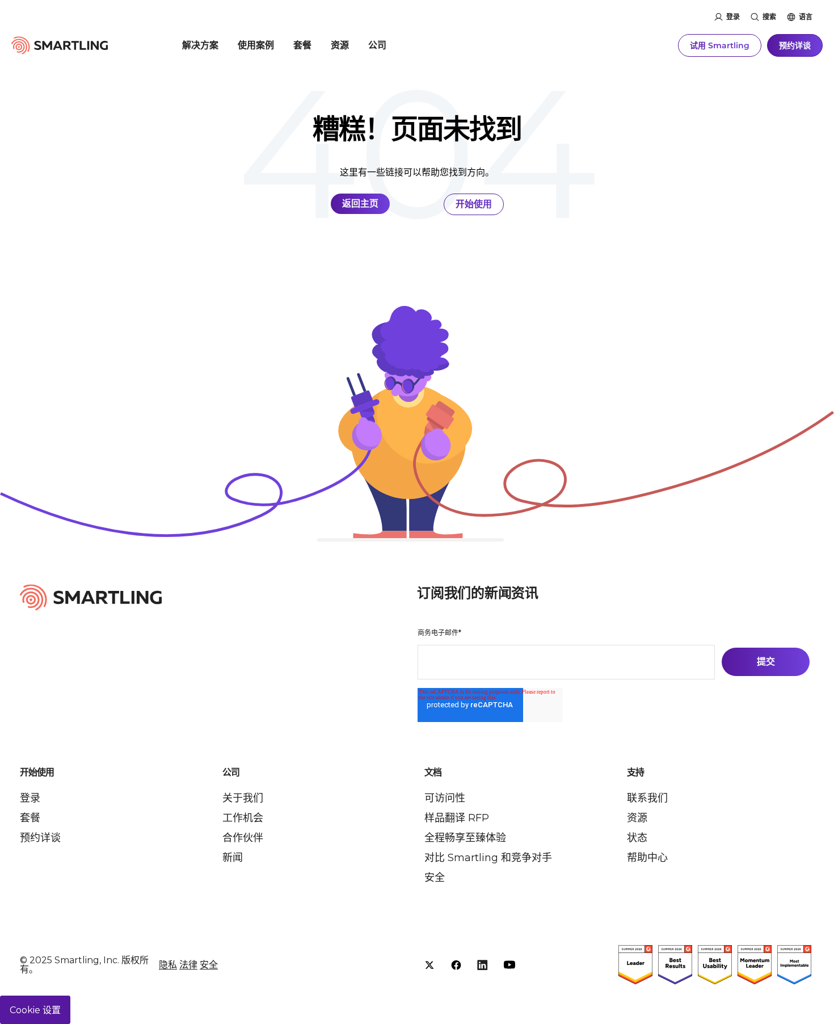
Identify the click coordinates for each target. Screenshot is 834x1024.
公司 (377, 45)
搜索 (769, 16)
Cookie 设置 (35, 1010)
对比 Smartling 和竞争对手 (488, 857)
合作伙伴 (242, 838)
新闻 (232, 857)
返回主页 (360, 203)
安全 (434, 877)
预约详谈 (795, 45)
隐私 (168, 964)
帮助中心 (647, 857)
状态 (637, 838)
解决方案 (200, 45)
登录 (733, 16)
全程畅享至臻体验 (465, 838)
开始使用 (474, 204)
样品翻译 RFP (456, 818)
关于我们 (242, 798)
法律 (188, 964)
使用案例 (256, 45)
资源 (340, 45)
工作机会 (242, 818)
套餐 (302, 45)
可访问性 (444, 798)
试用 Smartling (719, 45)
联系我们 (647, 798)
